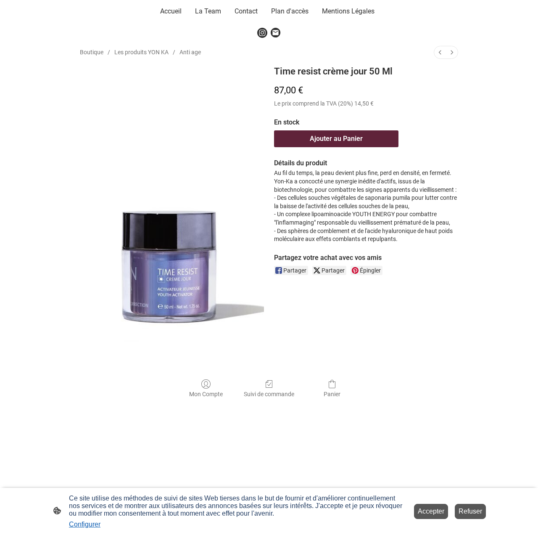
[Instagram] (262, 33)
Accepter (431, 511)
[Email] (276, 33)
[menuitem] (440, 52)
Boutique (91, 52)
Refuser (470, 511)
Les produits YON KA (141, 52)
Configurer (84, 524)
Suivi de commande (269, 394)
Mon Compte (206, 394)
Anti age (190, 52)
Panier (332, 394)
